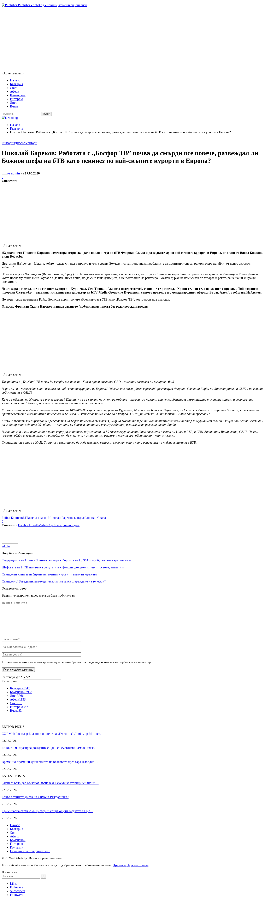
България (16, 84)
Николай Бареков (60, 517)
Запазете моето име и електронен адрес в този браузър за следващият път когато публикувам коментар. (79, 662)
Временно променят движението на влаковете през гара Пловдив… (50, 762)
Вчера (14, 106)
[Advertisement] (126, 39)
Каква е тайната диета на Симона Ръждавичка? (35, 797)
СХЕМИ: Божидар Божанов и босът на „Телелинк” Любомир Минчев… (53, 733)
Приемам (119, 865)
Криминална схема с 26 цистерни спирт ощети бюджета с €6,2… (47, 811)
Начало (15, 80)
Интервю (16, 99)
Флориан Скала (95, 517)
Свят (13, 88)
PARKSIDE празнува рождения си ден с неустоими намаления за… (50, 748)
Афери (14, 91)
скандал (78, 517)
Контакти (16, 847)
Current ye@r (12, 677)
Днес (13, 102)
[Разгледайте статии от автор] (10, 542)
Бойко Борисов (12, 517)
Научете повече (137, 865)
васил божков (38, 517)
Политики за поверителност (30, 851)
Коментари (17, 95)
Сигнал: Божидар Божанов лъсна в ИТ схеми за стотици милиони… (50, 783)
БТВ (26, 517)
